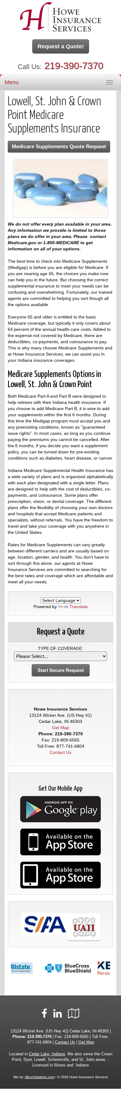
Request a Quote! (61, 46)
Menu (12, 82)
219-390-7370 (73, 65)
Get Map (60, 727)
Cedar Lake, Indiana (47, 1054)
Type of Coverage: (60, 648)
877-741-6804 (70, 746)
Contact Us (60, 752)
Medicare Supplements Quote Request (59, 146)
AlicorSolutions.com (39, 1077)
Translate (78, 606)
